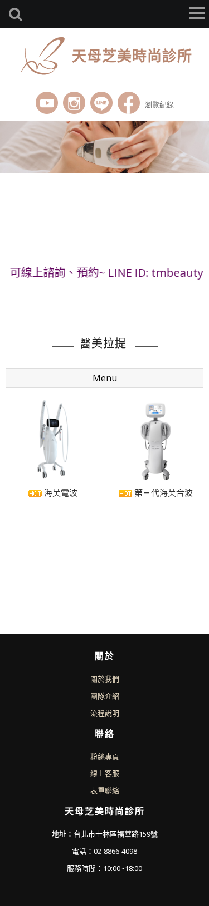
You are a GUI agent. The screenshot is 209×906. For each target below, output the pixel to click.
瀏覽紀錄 (159, 104)
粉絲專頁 (104, 756)
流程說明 (104, 713)
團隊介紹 (104, 696)
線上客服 (104, 773)
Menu (105, 378)
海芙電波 (59, 492)
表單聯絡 (104, 790)
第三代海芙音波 (162, 492)
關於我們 (104, 679)
